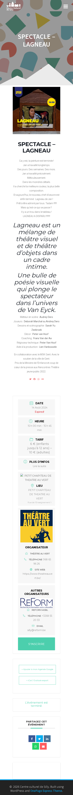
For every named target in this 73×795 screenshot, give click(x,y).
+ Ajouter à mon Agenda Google (37, 669)
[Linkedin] (47, 738)
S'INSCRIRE (36, 644)
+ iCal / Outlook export (37, 680)
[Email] (43, 746)
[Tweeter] (39, 738)
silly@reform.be (36, 630)
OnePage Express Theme (46, 791)
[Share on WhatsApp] (35, 746)
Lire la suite (39, 466)
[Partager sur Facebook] (32, 738)
